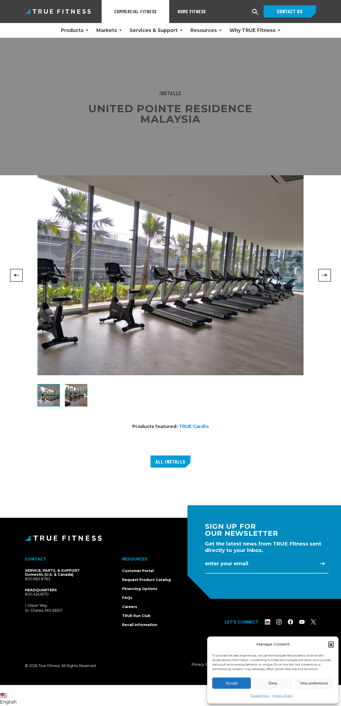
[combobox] (9, 695)
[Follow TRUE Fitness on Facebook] (290, 621)
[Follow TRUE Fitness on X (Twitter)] (313, 621)
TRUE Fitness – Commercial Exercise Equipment (58, 11)
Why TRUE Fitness (252, 30)
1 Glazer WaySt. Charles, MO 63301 (49, 608)
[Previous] (16, 275)
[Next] (324, 275)
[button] (331, 644)
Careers (129, 606)
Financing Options (139, 588)
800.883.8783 (37, 579)
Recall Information (139, 624)
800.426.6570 (37, 594)
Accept (231, 683)
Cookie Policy (260, 696)
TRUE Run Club (136, 616)
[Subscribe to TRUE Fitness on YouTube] (302, 621)
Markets (106, 30)
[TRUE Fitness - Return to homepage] (170, 538)
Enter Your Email (226, 563)
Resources (203, 30)
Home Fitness (192, 11)
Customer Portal (138, 570)
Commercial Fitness (135, 11)
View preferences (314, 683)
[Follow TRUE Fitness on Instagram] (279, 621)
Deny (273, 683)
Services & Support (154, 30)
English (8, 702)
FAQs (127, 598)
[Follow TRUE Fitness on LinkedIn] (267, 621)
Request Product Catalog (146, 580)
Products (72, 30)
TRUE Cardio (194, 426)
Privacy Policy (282, 696)
